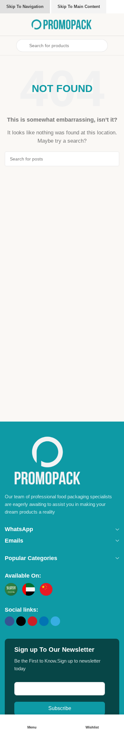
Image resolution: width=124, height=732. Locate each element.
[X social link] (21, 621)
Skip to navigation (25, 6)
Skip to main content (79, 6)
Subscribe (59, 708)
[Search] (112, 159)
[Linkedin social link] (44, 621)
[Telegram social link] (55, 621)
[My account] (116, 45)
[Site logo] (62, 24)
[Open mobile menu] (7, 45)
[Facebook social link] (9, 621)
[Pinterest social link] (32, 621)
